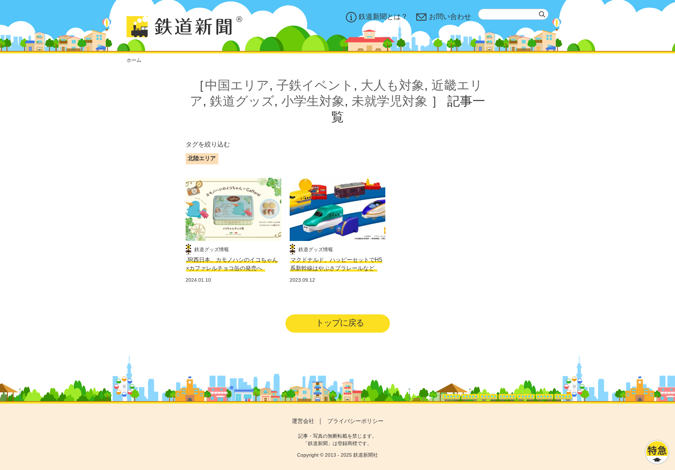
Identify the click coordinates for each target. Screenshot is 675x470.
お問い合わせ (450, 16)
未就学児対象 (390, 101)
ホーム (134, 60)
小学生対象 (313, 101)
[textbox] (513, 14)
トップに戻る (340, 322)
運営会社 (303, 421)
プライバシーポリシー (355, 421)
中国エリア (237, 85)
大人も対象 (392, 85)
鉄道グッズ (242, 101)
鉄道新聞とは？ (383, 16)
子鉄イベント (315, 85)
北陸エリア (202, 158)
